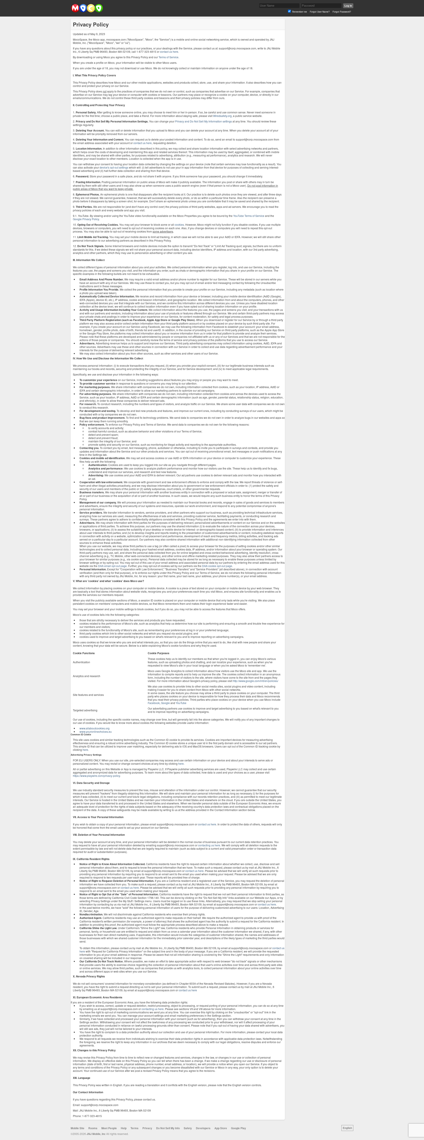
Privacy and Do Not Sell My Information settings (203, 121)
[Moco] (87, 11)
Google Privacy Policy (86, 219)
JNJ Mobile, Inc (96, 1134)
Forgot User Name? (320, 11)
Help (124, 1128)
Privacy (147, 1128)
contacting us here (209, 845)
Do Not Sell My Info (168, 1128)
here (85, 749)
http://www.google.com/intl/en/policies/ (255, 681)
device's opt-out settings (114, 167)
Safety (188, 1128)
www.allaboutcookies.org (95, 728)
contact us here (169, 51)
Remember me (299, 11)
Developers (203, 1128)
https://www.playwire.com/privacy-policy (96, 776)
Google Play (238, 1128)
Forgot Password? (342, 11)
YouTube (181, 703)
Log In (348, 5)
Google (165, 703)
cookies (179, 224)
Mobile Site (77, 1128)
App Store (220, 1128)
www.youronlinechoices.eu (96, 731)
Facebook (154, 703)
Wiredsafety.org (222, 116)
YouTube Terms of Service (248, 216)
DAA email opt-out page (112, 566)
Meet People (109, 1128)
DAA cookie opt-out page (217, 566)
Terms (134, 1128)
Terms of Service (168, 57)
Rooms (92, 1128)
